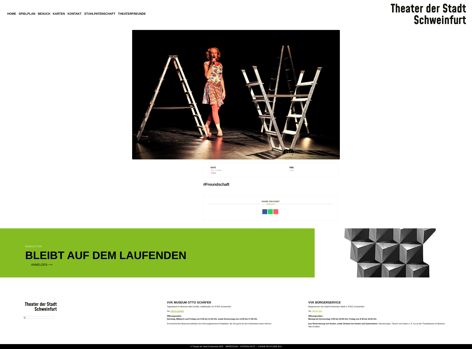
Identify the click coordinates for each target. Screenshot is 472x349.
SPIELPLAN (27, 13)
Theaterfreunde (132, 13)
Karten (59, 13)
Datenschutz (247, 346)
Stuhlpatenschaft (99, 13)
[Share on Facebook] (264, 211)
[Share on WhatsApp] (270, 211)
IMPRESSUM (232, 346)
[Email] (275, 211)
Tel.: (175, 311)
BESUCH (44, 13)
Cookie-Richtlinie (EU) (270, 346)
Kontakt (74, 13)
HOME (11, 13)
